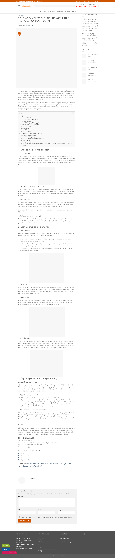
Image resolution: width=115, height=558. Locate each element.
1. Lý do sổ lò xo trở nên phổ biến (29, 116)
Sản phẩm (59, 11)
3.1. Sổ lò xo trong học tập (29, 135)
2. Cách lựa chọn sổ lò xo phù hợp (29, 124)
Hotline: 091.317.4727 (9, 553)
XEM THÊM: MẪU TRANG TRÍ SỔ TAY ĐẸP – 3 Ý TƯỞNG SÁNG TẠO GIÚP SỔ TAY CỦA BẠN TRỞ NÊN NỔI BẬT (48, 144)
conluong (33, 25)
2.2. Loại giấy (26, 128)
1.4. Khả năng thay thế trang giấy (31, 123)
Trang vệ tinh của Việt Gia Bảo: (30, 142)
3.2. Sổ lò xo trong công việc (30, 137)
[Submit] (73, 6)
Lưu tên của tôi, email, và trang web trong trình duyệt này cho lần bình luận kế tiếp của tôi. (46, 517)
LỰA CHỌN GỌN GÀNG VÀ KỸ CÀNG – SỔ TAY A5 (89, 39)
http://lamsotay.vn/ (23, 458)
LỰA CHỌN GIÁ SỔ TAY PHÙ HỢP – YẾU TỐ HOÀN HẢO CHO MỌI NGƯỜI (90, 28)
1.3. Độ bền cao (27, 121)
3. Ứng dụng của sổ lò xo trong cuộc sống (31, 133)
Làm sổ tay (21, 15)
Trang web (61, 510)
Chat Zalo (5, 546)
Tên (20, 510)
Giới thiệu (51, 11)
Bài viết (67, 11)
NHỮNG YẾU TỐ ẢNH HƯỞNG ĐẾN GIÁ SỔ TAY (89, 34)
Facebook (6, 549)
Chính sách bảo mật (64, 538)
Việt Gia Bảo (48, 210)
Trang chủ (42, 11)
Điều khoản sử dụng (65, 542)
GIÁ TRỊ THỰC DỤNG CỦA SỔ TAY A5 (89, 44)
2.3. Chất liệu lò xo (27, 130)
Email (40, 510)
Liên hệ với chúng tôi (28, 140)
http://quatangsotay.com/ (25, 460)
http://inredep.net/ (23, 456)
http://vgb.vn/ (22, 454)
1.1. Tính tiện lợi (27, 117)
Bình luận (21, 496)
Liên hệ (74, 11)
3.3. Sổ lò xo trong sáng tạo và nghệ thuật (33, 138)
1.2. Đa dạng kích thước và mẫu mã (31, 119)
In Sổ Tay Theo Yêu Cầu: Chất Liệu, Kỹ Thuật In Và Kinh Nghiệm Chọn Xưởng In (90, 21)
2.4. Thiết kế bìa (27, 131)
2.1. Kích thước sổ (27, 126)
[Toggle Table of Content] (71, 113)
